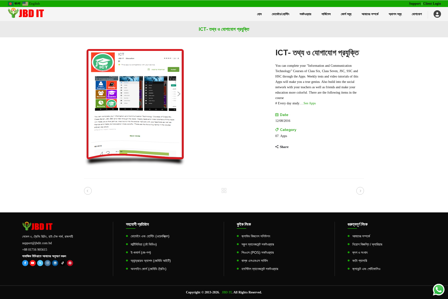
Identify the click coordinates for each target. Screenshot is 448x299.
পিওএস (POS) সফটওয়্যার (258, 252)
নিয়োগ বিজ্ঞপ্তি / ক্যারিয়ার (367, 244)
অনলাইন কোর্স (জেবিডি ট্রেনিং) (148, 269)
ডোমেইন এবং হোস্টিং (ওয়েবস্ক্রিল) (150, 236)
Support (415, 3)
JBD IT (227, 292)
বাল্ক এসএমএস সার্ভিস (255, 261)
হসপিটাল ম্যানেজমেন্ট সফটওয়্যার (260, 269)
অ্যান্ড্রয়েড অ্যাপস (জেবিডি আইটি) (151, 261)
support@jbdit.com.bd (37, 243)
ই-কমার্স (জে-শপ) (141, 252)
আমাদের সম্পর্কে (361, 236)
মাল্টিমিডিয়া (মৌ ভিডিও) (144, 244)
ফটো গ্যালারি (359, 261)
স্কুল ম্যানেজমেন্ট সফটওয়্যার (258, 244)
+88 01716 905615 (34, 249)
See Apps (310, 103)
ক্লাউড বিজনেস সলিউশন (256, 236)
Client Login (432, 3)
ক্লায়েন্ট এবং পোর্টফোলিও (366, 269)
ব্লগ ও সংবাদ (360, 252)
